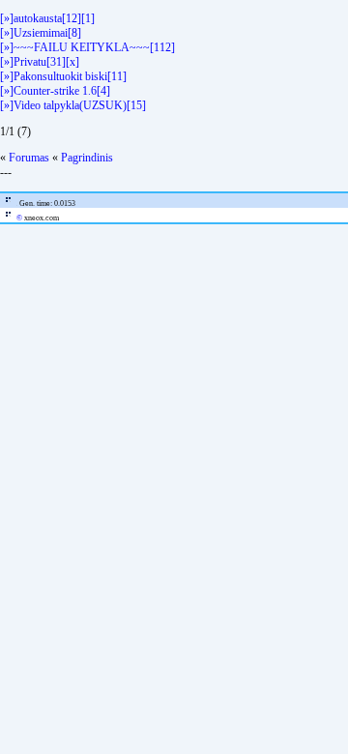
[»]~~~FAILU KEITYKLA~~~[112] (87, 47)
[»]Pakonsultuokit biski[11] (63, 76)
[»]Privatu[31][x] (39, 62)
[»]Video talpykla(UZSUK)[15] (73, 105)
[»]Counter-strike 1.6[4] (55, 91)
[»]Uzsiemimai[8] (40, 33)
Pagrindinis (87, 157)
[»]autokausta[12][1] (47, 18)
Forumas (29, 157)
